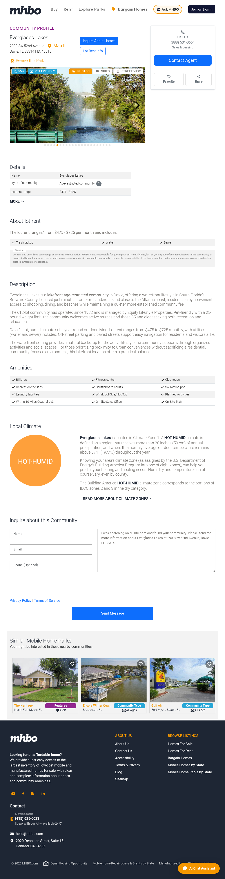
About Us (122, 744)
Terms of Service (47, 600)
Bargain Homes (180, 758)
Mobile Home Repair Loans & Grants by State (123, 863)
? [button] (99, 184)
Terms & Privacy (127, 765)
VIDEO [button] (105, 71)
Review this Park (29, 60)
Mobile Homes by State (186, 765)
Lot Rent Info (93, 51)
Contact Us (123, 751)
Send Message (112, 613)
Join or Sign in (201, 9)
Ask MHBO (170, 9)
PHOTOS (83, 71)
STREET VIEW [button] (131, 71)
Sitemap (121, 779)
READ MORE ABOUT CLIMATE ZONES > (117, 498)
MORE (15, 201)
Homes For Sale (180, 744)
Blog (118, 772)
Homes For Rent (180, 751)
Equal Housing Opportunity (69, 863)
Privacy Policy (20, 600)
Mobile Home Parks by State (190, 772)
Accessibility (124, 758)
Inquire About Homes (99, 41)
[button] (17, 105)
